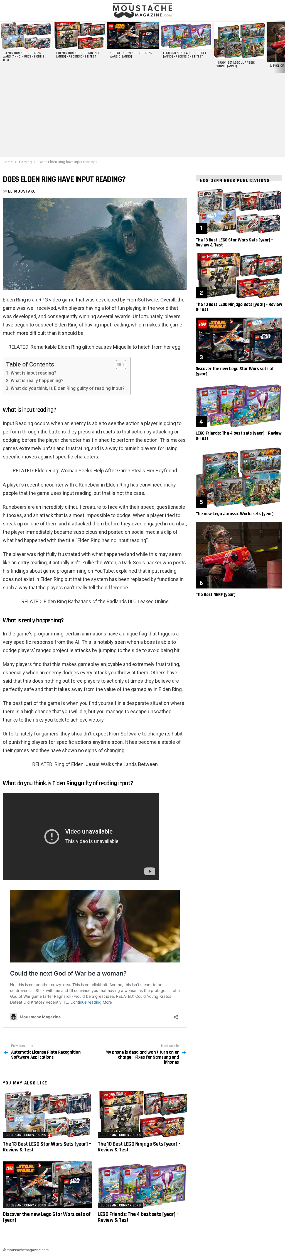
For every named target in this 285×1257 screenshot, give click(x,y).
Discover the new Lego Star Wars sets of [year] (47, 1217)
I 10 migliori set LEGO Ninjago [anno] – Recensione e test (78, 55)
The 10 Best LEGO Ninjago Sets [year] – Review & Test (139, 1146)
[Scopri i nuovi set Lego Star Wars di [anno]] (133, 35)
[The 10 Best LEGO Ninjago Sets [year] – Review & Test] (142, 1114)
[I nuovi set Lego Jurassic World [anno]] (240, 40)
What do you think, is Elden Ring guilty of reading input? (67, 388)
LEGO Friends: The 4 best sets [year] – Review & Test (138, 1217)
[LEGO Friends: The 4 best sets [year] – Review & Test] (142, 1184)
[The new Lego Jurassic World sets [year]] (239, 477)
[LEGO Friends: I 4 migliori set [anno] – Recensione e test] (186, 35)
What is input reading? (33, 373)
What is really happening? (37, 380)
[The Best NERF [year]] (239, 555)
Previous (3, 47)
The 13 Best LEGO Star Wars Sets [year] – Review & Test (47, 1146)
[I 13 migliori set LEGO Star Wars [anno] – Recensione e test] (26, 35)
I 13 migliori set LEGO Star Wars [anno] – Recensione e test (23, 56)
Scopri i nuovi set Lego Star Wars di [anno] (131, 55)
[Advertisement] (142, 115)
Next (282, 47)
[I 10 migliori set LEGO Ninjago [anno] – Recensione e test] (79, 35)
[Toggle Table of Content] (118, 364)
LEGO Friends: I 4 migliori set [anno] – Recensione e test (184, 55)
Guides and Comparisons (26, 1135)
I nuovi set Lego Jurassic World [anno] (236, 64)
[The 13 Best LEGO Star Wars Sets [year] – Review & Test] (47, 1114)
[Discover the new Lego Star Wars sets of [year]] (47, 1184)
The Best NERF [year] (215, 595)
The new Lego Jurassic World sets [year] (234, 514)
